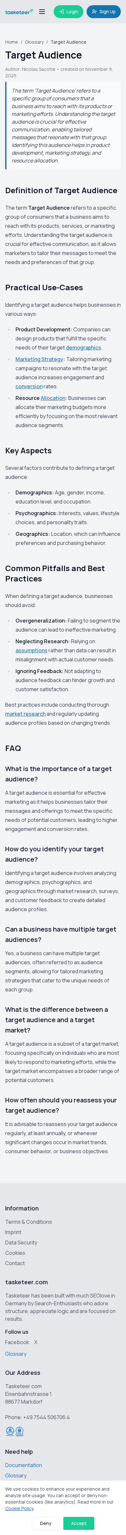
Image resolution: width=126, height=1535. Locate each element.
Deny (45, 1523)
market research (25, 713)
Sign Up (108, 11)
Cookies (15, 1252)
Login (72, 11)
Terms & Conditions (28, 1221)
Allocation (53, 398)
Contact (15, 1263)
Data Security (21, 1242)
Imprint (13, 1232)
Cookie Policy (19, 1508)
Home (11, 42)
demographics (83, 347)
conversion (29, 386)
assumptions (31, 650)
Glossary (34, 42)
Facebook (17, 1342)
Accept (79, 1523)
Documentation (23, 1465)
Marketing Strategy (39, 359)
